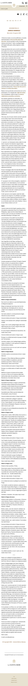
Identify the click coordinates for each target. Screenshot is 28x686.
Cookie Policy (14, 680)
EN (10, 20)
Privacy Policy (14, 682)
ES (13, 20)
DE (7, 20)
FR (15, 20)
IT (18, 20)
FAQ (14, 676)
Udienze (3, 8)
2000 (7, 8)
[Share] (27, 14)
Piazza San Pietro (12, 88)
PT (20, 20)
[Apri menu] (26, 3)
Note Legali (14, 678)
